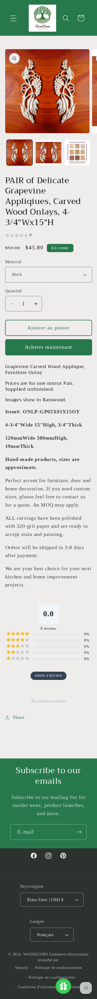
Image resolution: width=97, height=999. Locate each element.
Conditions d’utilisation (38, 987)
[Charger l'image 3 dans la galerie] (77, 152)
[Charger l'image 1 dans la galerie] (19, 152)
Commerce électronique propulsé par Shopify (52, 961)
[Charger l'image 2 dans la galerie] (48, 152)
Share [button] (18, 717)
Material (13, 261)
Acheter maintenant (48, 347)
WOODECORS (35, 954)
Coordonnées (75, 987)
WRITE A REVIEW (48, 676)
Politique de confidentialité (52, 977)
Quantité (13, 290)
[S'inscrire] (79, 832)
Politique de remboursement (58, 968)
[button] (13, 18)
